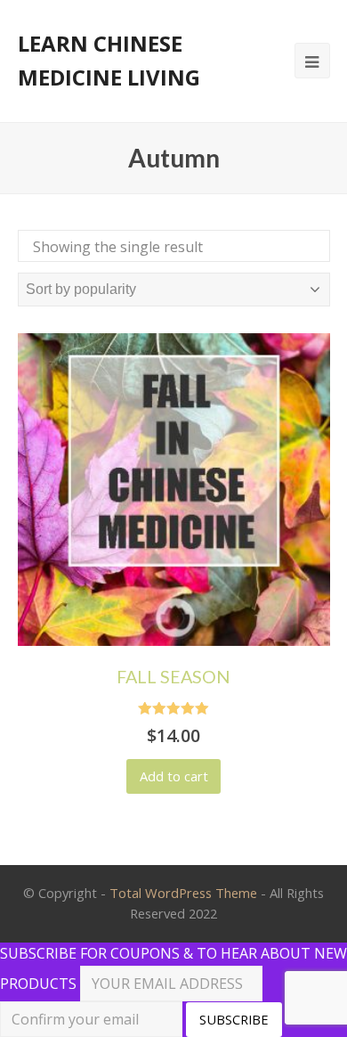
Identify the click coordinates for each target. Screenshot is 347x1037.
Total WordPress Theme (183, 893)
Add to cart (174, 776)
